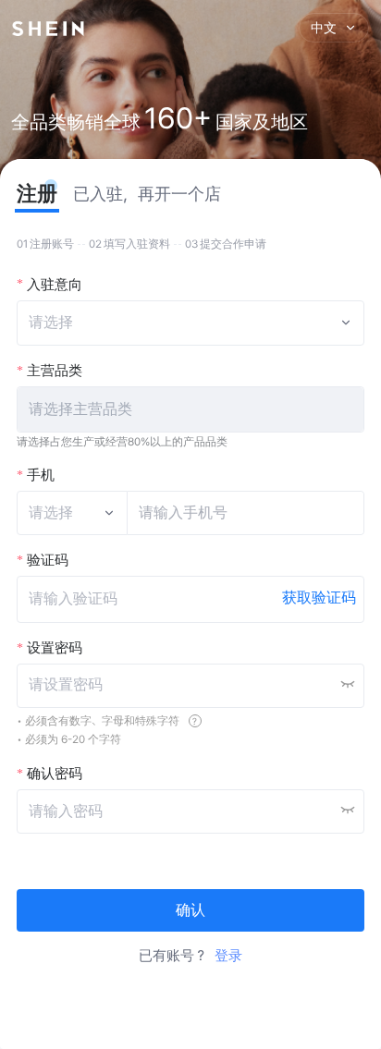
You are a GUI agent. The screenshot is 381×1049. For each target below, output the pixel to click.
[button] (191, 409)
